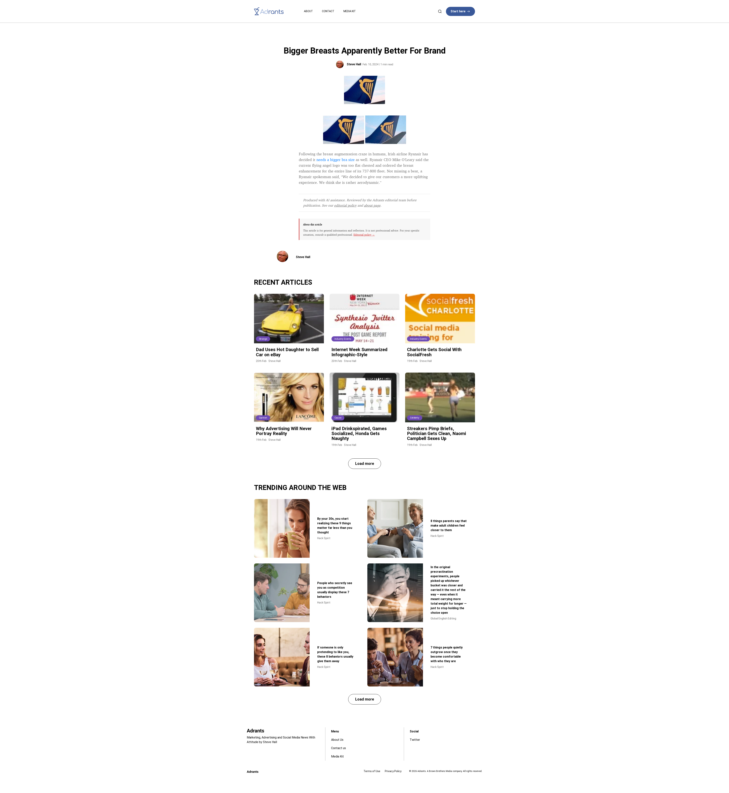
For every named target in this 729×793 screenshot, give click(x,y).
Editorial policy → (364, 234)
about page (372, 205)
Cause (338, 417)
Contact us (338, 748)
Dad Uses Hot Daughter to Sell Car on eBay (287, 352)
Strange (263, 339)
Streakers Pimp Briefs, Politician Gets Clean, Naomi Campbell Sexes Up (436, 433)
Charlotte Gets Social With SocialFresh (434, 352)
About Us (337, 740)
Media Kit (349, 11)
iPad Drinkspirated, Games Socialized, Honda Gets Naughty (359, 433)
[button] (364, 463)
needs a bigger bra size (335, 159)
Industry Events (343, 339)
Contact (328, 11)
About (308, 11)
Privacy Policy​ (393, 771)
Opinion (263, 417)
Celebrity (414, 417)
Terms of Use (372, 771)
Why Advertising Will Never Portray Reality (284, 431)
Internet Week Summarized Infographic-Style (359, 352)
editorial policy (345, 205)
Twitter (415, 740)
